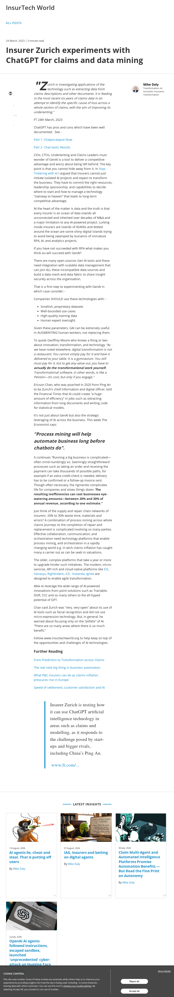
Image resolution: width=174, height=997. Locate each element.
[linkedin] (10, 113)
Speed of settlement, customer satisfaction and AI (69, 687)
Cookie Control (13, 973)
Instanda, (78, 574)
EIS (106, 569)
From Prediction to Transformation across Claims (69, 660)
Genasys (40, 574)
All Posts (14, 23)
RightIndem (55, 574)
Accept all (134, 991)
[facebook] (10, 123)
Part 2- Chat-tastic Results (52, 147)
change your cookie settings (77, 985)
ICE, (68, 574)
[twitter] (10, 103)
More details (164, 971)
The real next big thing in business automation (67, 667)
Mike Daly (151, 84)
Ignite (90, 574)
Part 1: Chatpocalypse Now (53, 140)
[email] (10, 93)
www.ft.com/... (65, 765)
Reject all (134, 981)
